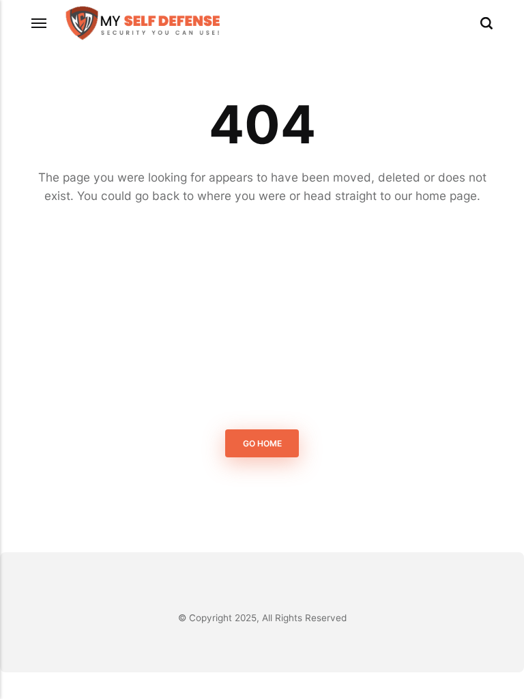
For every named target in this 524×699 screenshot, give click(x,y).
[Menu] (39, 23)
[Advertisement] (262, 319)
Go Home (262, 443)
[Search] (486, 23)
